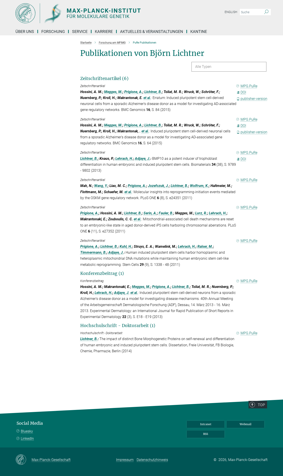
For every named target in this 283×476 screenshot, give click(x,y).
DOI (243, 92)
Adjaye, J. (142, 158)
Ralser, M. (205, 246)
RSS (205, 434)
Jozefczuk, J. (158, 186)
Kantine (198, 31)
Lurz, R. (201, 213)
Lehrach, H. (124, 158)
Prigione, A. (133, 92)
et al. (147, 98)
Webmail (245, 424)
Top (261, 405)
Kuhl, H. (126, 246)
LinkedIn (27, 438)
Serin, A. (150, 213)
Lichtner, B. (153, 92)
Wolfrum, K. (199, 186)
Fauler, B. (166, 213)
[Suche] (266, 12)
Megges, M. (113, 92)
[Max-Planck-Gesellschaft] (23, 460)
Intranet (205, 424)
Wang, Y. (101, 186)
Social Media (30, 423)
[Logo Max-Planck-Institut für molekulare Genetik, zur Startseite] (98, 13)
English (231, 12)
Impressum (125, 460)
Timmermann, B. (93, 252)
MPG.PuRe (249, 86)
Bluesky (27, 431)
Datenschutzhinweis (152, 460)
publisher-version (254, 99)
